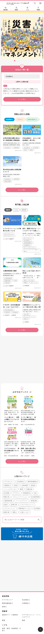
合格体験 (25, 485)
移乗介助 (6, 497)
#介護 (15, 280)
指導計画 (6, 512)
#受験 (31, 150)
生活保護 (37, 508)
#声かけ (26, 319)
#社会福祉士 (7, 147)
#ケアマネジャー (8, 233)
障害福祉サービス (25, 508)
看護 (3, 620)
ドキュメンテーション (20, 497)
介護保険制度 (7, 501)
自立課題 (6, 493)
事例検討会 (27, 493)
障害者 (38, 9)
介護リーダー (24, 512)
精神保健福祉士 (32, 119)
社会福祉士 (9, 119)
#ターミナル (34, 282)
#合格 (25, 150)
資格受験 (5, 9)
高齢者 (16, 9)
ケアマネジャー (8, 481)
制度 (23, 620)
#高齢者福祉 (7, 280)
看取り (15, 512)
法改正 (5, 504)
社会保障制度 (35, 497)
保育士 (16, 485)
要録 (21, 489)
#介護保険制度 (8, 278)
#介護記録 (7, 312)
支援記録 (29, 489)
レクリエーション (9, 508)
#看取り (26, 282)
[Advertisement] (22, 359)
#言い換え (26, 314)
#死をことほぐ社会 (29, 280)
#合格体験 (35, 147)
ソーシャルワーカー (10, 489)
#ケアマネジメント (9, 236)
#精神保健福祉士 (28, 242)
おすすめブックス (20, 392)
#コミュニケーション (29, 316)
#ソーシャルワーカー (29, 247)
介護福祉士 (20, 119)
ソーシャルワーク (22, 501)
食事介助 (14, 504)
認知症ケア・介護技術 (10, 615)
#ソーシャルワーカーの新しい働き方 (31, 250)
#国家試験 (16, 147)
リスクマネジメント (27, 504)
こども (27, 9)
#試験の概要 (7, 181)
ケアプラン (16, 493)
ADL (35, 493)
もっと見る (22, 99)
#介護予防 (7, 282)
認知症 (33, 485)
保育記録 (34, 501)
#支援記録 (15, 312)
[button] (12, 60)
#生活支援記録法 (8, 310)
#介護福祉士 (27, 245)
